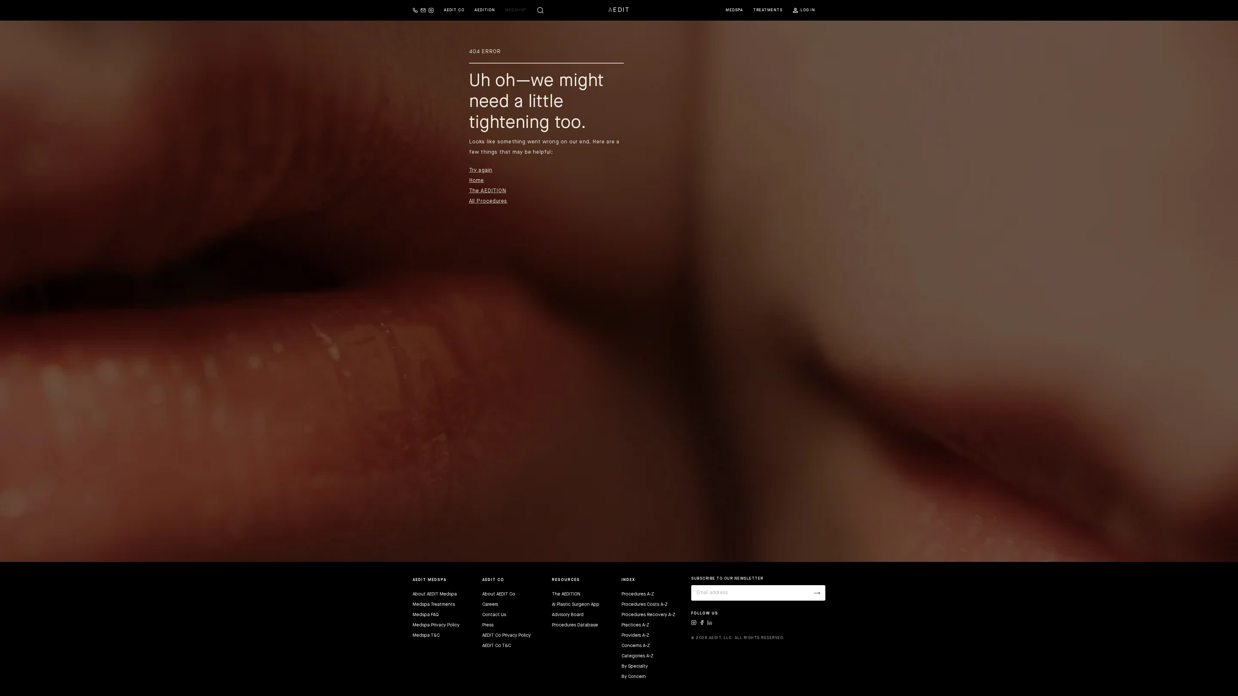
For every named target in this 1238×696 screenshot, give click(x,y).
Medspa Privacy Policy (436, 625)
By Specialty (635, 666)
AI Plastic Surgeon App (575, 604)
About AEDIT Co (498, 594)
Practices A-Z (635, 625)
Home (476, 180)
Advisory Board (568, 615)
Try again (481, 170)
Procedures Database (575, 625)
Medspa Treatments (434, 604)
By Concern (634, 676)
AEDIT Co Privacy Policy (506, 635)
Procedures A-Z (638, 594)
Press (488, 625)
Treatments (767, 10)
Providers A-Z (635, 635)
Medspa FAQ (426, 615)
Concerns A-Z (636, 645)
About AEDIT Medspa (435, 594)
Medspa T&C (426, 635)
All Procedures (488, 201)
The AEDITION (487, 191)
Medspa (734, 10)
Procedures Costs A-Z (645, 604)
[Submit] (817, 593)
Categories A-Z (637, 656)
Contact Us (494, 615)
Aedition (485, 10)
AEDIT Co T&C (496, 645)
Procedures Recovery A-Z (648, 615)
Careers (490, 604)
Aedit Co (454, 10)
